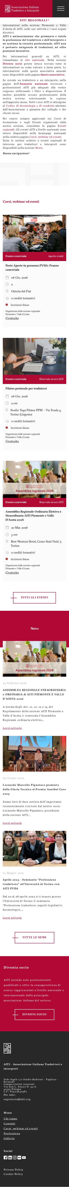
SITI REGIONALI (33, 20)
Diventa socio (12, 64)
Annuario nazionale (34, 84)
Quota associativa (52, 75)
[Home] (22, 9)
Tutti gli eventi (34, 597)
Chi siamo (10, 1118)
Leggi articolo (12, 728)
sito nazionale (34, 60)
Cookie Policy (13, 1174)
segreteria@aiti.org (17, 1099)
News (39, 148)
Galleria (9, 1138)
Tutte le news (34, 937)
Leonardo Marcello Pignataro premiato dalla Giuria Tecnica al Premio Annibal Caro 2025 (34, 789)
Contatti (9, 1123)
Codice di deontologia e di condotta (30, 106)
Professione (12, 1133)
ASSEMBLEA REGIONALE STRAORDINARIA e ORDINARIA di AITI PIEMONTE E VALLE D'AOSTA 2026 (34, 694)
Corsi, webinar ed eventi (45, 137)
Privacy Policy (14, 1170)
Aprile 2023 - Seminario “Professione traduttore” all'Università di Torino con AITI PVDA (31, 884)
